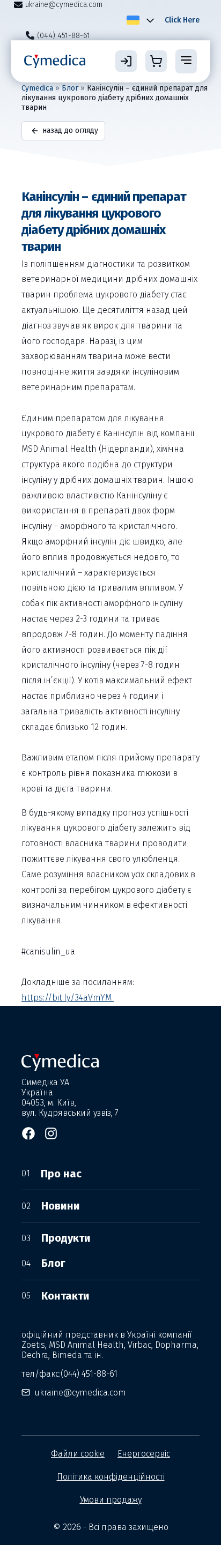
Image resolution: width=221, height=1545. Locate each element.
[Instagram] (51, 1133)
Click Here (182, 20)
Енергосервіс (143, 1454)
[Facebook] (28, 1133)
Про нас (51, 1173)
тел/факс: (69, 1374)
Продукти (56, 1237)
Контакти (55, 1295)
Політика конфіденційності (111, 1477)
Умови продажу (111, 1500)
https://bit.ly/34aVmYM (67, 997)
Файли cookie (78, 1454)
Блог (70, 88)
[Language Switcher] (148, 20)
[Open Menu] (186, 61)
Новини (50, 1205)
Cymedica (37, 88)
